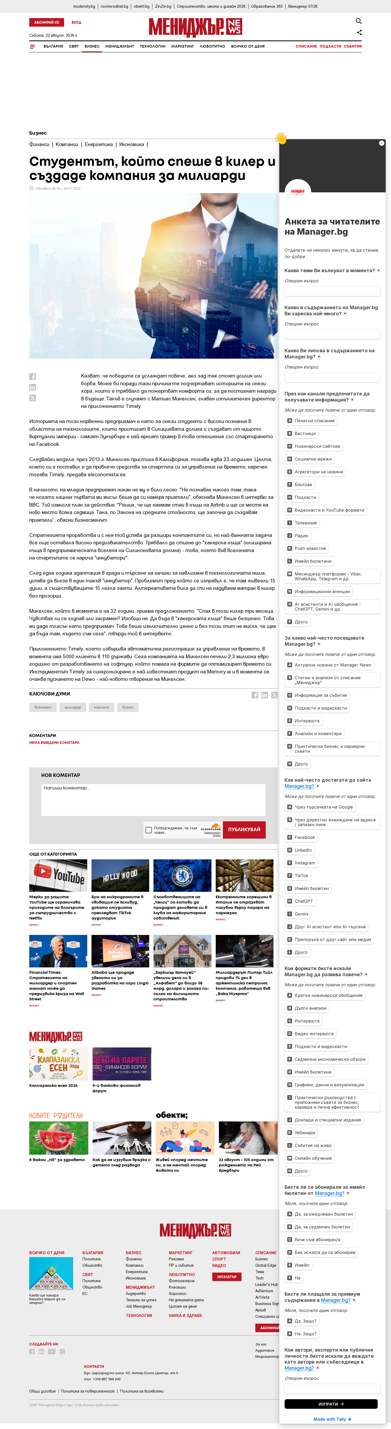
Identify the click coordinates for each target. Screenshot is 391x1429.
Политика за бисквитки (142, 1391)
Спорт (219, 1259)
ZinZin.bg (163, 6)
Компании (135, 1265)
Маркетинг (182, 46)
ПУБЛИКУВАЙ (244, 830)
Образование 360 (267, 6)
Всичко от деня (248, 46)
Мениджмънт (119, 46)
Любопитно (212, 46)
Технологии (152, 46)
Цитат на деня (183, 1306)
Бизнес (92, 46)
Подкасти (330, 46)
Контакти (94, 1366)
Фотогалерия (181, 1281)
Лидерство (136, 1293)
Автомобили (226, 1252)
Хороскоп (177, 1293)
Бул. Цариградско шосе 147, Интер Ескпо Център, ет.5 (131, 1373)
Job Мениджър (139, 1306)
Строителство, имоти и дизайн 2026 (211, 6)
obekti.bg (141, 6)
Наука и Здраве (185, 1315)
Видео (219, 1265)
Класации (177, 1287)
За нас (261, 1344)
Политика (91, 1259)
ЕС (85, 1293)
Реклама (176, 1259)
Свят (74, 46)
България (53, 46)
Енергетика (137, 1272)
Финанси (134, 1259)
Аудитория (264, 1350)
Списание (306, 46)
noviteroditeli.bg (114, 6)
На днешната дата (186, 1300)
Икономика (136, 1278)
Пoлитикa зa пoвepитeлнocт (88, 1391)
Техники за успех (141, 1300)
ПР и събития (181, 1265)
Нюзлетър (226, 1277)
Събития (353, 46)
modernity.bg (84, 6)
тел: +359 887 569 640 (102, 1379)
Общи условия (42, 1391)
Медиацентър (267, 1356)
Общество (92, 1265)
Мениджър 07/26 (303, 6)
